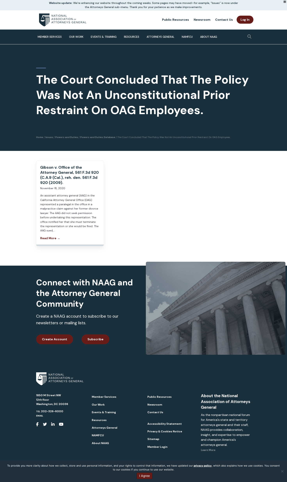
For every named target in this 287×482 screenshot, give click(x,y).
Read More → (50, 238)
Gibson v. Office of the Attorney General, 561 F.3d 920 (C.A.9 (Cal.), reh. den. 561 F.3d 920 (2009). (69, 175)
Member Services (50, 37)
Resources (131, 37)
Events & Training (104, 37)
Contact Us (224, 20)
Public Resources (175, 20)
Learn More (208, 450)
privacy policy (203, 465)
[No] (282, 471)
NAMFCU (187, 37)
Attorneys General (160, 37)
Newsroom (202, 20)
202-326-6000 (52, 411)
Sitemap (153, 439)
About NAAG (208, 37)
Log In (245, 20)
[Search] (248, 35)
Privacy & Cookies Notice (164, 431)
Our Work (76, 37)
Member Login (157, 447)
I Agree (144, 476)
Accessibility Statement (164, 424)
